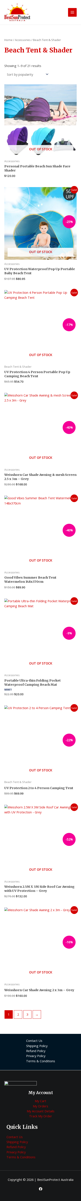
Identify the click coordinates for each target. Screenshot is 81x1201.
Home (8, 40)
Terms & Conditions (40, 1061)
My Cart (40, 1101)
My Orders (40, 1106)
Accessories (23, 40)
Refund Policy (35, 1051)
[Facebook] (40, 1189)
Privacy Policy (35, 1056)
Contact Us (34, 1040)
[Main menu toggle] (72, 12)
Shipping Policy (37, 1046)
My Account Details (40, 1111)
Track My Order (40, 1116)
